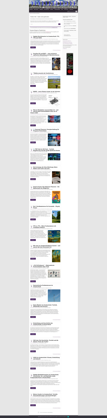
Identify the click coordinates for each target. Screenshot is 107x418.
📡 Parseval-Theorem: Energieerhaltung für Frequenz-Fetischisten (46, 130)
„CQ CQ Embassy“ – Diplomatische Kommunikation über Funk (43, 266)
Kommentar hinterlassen (57, 50)
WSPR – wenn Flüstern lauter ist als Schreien (46, 91)
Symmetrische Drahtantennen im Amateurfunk (43, 286)
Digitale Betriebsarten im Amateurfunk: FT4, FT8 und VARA (46, 37)
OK (68, 416)
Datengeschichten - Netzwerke (37, 378)
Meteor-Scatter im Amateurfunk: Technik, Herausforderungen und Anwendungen (45, 395)
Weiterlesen (33, 47)
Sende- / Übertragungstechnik (37, 189)
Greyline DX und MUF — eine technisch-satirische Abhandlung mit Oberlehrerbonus (46, 54)
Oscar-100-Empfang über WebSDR (67, 43)
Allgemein (35, 56)
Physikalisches (45, 74)
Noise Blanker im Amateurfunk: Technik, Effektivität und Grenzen (45, 305)
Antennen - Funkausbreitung (40, 74)
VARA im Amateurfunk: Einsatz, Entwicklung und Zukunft (46, 358)
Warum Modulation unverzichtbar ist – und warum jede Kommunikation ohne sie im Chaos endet (44, 111)
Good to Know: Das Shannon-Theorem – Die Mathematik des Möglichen (46, 187)
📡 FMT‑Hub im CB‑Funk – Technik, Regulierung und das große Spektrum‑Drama (46, 149)
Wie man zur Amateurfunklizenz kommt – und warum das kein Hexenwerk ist (46, 246)
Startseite (31, 9)
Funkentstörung (39, 307)
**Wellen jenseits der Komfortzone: (43, 73)
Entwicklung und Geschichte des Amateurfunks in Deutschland (43, 323)
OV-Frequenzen (46, 9)
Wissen (32, 56)
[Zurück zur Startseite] (53, 4)
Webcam (51, 9)
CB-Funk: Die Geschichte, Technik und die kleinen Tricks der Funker (45, 341)
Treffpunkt (41, 9)
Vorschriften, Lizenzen (36, 248)
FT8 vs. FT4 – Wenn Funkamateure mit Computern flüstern (44, 226)
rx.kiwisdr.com (65, 48)
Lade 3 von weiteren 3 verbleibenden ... (46, 412)
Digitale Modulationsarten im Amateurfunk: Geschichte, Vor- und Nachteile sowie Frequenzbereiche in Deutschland (44, 376)
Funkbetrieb (35, 307)
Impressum (71, 9)
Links (62, 9)
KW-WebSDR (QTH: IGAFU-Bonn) (67, 42)
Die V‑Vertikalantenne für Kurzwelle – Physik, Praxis (46, 207)
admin (32, 307)
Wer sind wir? (36, 9)
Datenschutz (66, 9)
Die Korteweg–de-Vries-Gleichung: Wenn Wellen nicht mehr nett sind (45, 167)
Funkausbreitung (57, 9)
